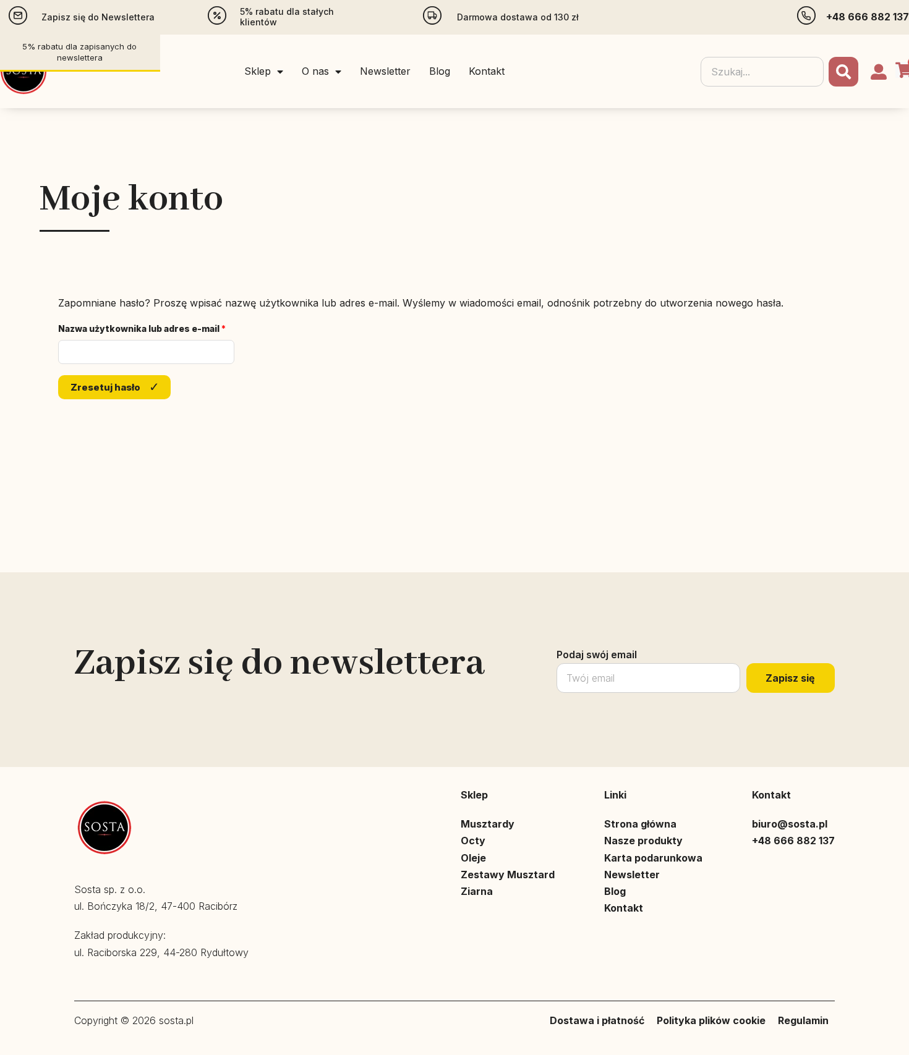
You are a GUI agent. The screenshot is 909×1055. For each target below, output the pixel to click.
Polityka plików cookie (711, 1020)
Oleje (473, 858)
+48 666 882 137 (867, 17)
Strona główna (640, 824)
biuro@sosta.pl (789, 824)
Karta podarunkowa (653, 858)
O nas (315, 71)
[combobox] (762, 72)
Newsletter (385, 71)
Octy (473, 840)
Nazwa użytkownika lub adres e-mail (146, 329)
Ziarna (477, 891)
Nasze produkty (643, 840)
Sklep (257, 71)
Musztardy (487, 824)
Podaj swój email (597, 654)
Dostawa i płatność (597, 1020)
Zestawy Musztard (508, 874)
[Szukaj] (843, 72)
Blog (439, 71)
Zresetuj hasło (105, 387)
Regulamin (803, 1020)
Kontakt (487, 71)
